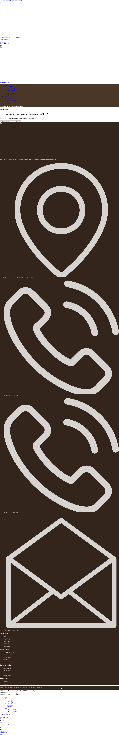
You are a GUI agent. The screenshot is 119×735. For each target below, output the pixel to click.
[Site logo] (13, 36)
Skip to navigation (5, 0)
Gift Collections (11, 98)
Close (1, 719)
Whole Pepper (11, 90)
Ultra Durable (11, 93)
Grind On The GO (12, 88)
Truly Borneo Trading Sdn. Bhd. (13, 687)
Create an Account (5, 728)
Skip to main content (16, 0)
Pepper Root (10, 95)
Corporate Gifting (12, 100)
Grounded (10, 92)
